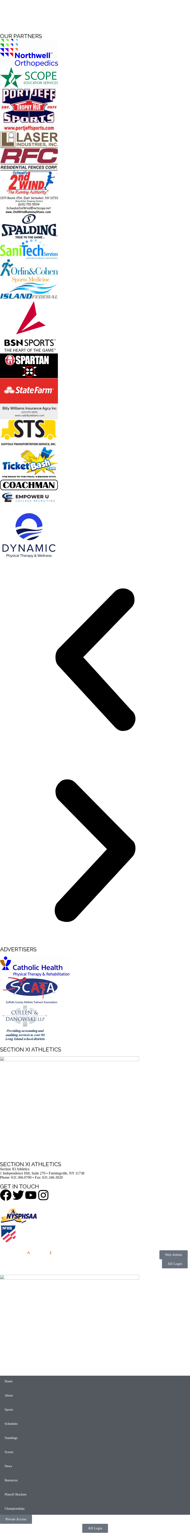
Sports (9, 1409)
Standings (11, 1438)
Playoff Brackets (15, 1494)
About (9, 1395)
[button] (95, 660)
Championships (15, 1508)
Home (9, 1381)
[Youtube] (31, 1195)
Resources (11, 1480)
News (8, 1466)
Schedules (11, 1424)
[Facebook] (6, 1195)
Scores (9, 1452)
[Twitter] (18, 1195)
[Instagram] (43, 1195)
